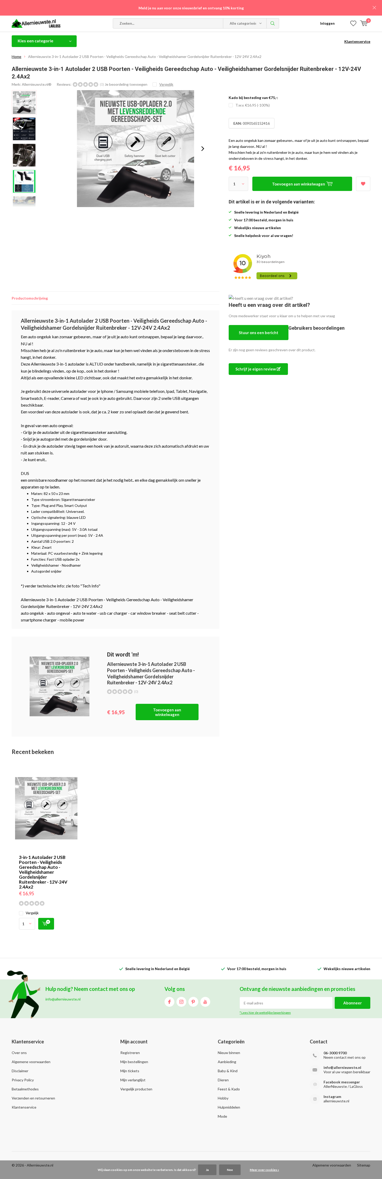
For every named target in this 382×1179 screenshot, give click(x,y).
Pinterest (193, 1002)
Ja (207, 1170)
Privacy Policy (23, 1080)
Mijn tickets (129, 1071)
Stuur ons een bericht (258, 332)
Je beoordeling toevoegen (126, 84)
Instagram (181, 1002)
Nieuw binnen (229, 1052)
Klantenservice (357, 41)
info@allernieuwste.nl (342, 1067)
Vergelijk (32, 913)
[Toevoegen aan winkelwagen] (46, 924)
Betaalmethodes (25, 1089)
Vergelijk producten (136, 1089)
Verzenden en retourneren (33, 1098)
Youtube (205, 1002)
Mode (222, 1116)
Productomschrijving (30, 298)
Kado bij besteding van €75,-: (253, 97)
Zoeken (273, 23)
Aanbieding (227, 1061)
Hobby (223, 1098)
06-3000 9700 (335, 1053)
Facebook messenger (342, 1082)
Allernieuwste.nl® (36, 84)
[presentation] (202, 148)
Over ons (19, 1052)
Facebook (169, 1002)
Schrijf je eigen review (256, 369)
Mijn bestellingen (134, 1061)
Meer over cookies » (264, 1170)
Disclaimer (20, 1071)
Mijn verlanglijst (133, 1080)
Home (16, 56)
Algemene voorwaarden (31, 1061)
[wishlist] (353, 23)
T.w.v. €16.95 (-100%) (252, 105)
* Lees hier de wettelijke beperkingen (265, 1013)
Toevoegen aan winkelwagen (167, 712)
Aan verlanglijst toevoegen (363, 184)
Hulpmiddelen (229, 1107)
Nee (230, 1170)
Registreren (130, 1052)
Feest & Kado (229, 1089)
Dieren (223, 1080)
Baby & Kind (228, 1071)
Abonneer (352, 1003)
